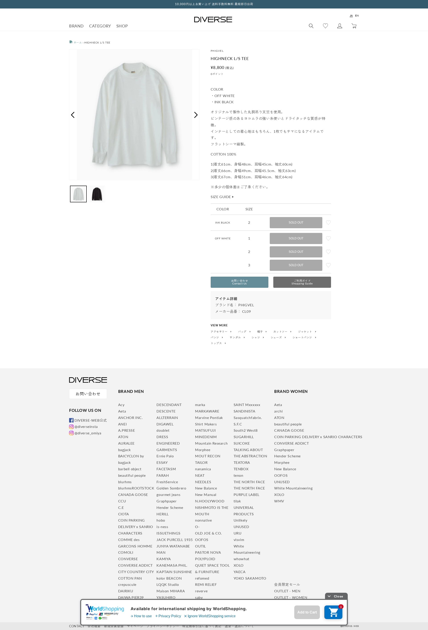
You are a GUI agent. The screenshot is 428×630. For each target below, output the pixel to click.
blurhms (125, 482)
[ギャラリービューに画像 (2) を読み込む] (97, 194)
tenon (238, 475)
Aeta (122, 411)
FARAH (162, 475)
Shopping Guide (302, 282)
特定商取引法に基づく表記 (201, 626)
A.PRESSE (126, 430)
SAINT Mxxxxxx (247, 404)
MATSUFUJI (205, 430)
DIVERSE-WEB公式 (90, 420)
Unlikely (240, 520)
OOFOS (201, 539)
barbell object (129, 469)
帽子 (260, 331)
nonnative (203, 520)
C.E (121, 507)
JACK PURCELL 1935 (174, 539)
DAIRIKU (125, 591)
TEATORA (242, 462)
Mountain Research (211, 443)
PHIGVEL (217, 50)
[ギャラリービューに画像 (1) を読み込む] (78, 194)
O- (197, 526)
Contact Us (239, 282)
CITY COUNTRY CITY (136, 572)
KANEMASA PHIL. (171, 565)
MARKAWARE (207, 411)
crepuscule (127, 584)
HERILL (162, 514)
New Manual (205, 494)
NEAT (199, 475)
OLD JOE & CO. (208, 533)
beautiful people (132, 475)
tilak (237, 501)
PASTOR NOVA (208, 552)
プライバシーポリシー (162, 626)
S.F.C (238, 424)
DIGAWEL (164, 424)
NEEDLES (203, 482)
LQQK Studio (167, 584)
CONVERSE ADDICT (135, 565)
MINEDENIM (206, 437)
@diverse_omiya (87, 433)
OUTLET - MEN (287, 591)
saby (199, 597)
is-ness (162, 526)
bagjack (124, 450)
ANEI (122, 424)
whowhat (241, 559)
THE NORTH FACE (249, 482)
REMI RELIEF (206, 584)
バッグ (242, 331)
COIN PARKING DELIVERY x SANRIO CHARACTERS (135, 526)
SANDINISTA (244, 411)
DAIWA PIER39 (131, 597)
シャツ (256, 337)
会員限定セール (287, 584)
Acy (121, 404)
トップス (217, 343)
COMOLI (125, 552)
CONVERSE (128, 559)
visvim (239, 539)
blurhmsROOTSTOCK (136, 488)
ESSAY (162, 462)
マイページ (135, 626)
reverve (201, 591)
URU (238, 533)
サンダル (236, 337)
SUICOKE (242, 443)
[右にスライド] (196, 115)
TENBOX (241, 469)
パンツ (215, 337)
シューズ (277, 337)
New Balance (206, 488)
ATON (123, 437)
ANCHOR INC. (130, 417)
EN (357, 15)
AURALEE (126, 443)
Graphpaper (166, 501)
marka (200, 404)
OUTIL (200, 546)
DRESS (162, 437)
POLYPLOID (205, 559)
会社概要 (94, 626)
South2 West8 (246, 430)
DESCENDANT (168, 404)
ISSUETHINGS (168, 533)
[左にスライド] (72, 115)
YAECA (240, 572)
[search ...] (311, 26)
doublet (162, 430)
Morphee (202, 450)
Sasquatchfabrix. (248, 417)
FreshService (167, 482)
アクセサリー (219, 331)
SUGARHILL (244, 437)
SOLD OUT (296, 222)
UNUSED (241, 526)
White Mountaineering (293, 488)
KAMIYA (163, 559)
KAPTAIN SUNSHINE (174, 572)
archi (278, 411)
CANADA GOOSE (133, 494)
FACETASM (166, 469)
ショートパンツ (302, 337)
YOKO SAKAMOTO (250, 578)
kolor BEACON (169, 578)
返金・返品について (239, 626)
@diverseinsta (86, 426)
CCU (122, 501)
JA (351, 15)
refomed (202, 578)
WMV (279, 501)
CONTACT (76, 626)
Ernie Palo (165, 456)
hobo (160, 520)
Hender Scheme (169, 507)
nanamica (203, 469)
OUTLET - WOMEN (290, 597)
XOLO (239, 565)
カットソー (280, 331)
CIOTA (123, 514)
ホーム (77, 42)
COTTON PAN (130, 578)
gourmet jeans (168, 494)
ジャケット (305, 331)
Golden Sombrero (171, 488)
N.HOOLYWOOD (209, 501)
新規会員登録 (114, 626)
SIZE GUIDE (222, 197)
